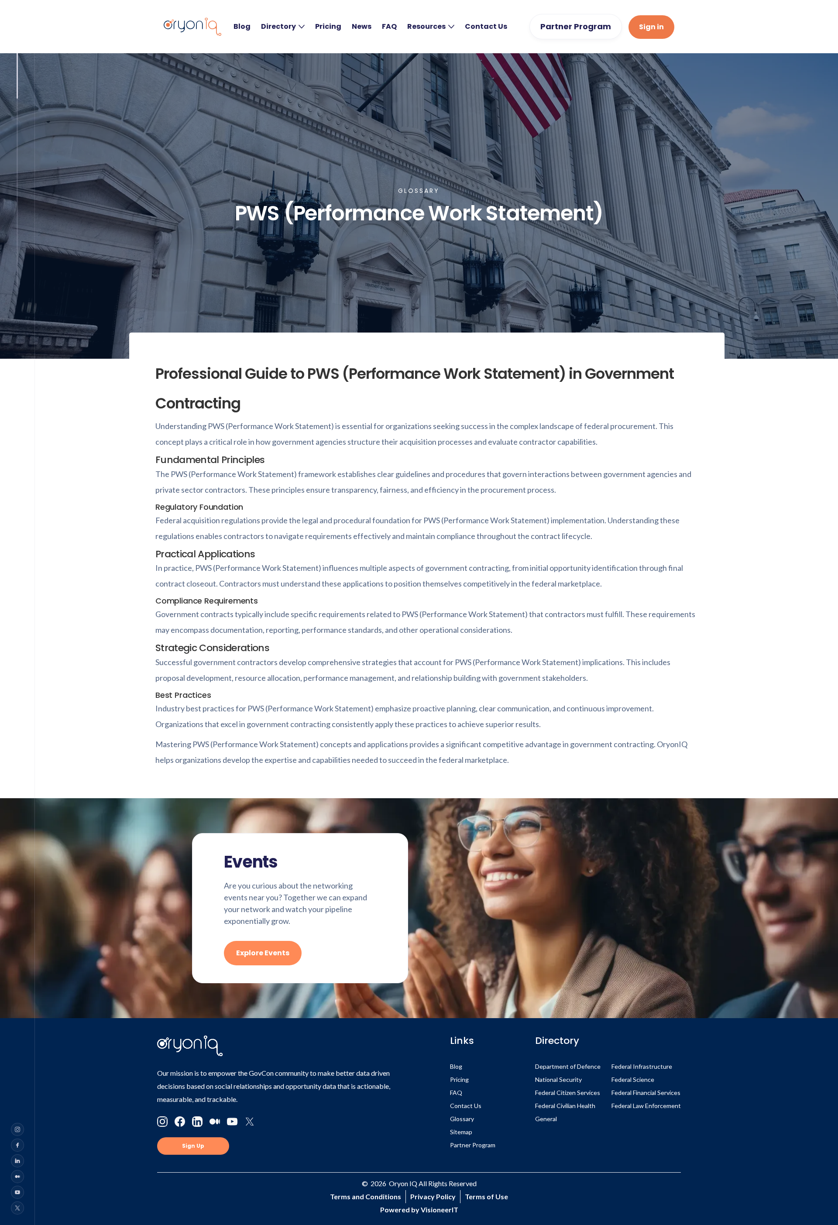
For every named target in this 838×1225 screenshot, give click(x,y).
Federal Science (632, 1079)
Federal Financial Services (645, 1092)
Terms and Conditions (365, 1196)
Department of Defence (568, 1066)
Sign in (651, 27)
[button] (283, 26)
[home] (192, 26)
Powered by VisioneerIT (419, 1209)
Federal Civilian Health (565, 1105)
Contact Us (486, 26)
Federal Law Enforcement (646, 1105)
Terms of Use (486, 1196)
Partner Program (575, 26)
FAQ (389, 26)
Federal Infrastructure (641, 1066)
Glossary (462, 1118)
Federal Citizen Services (567, 1092)
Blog (242, 26)
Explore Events (262, 953)
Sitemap (461, 1132)
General (546, 1118)
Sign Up (193, 1146)
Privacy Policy (433, 1196)
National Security (558, 1079)
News (361, 26)
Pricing (328, 26)
